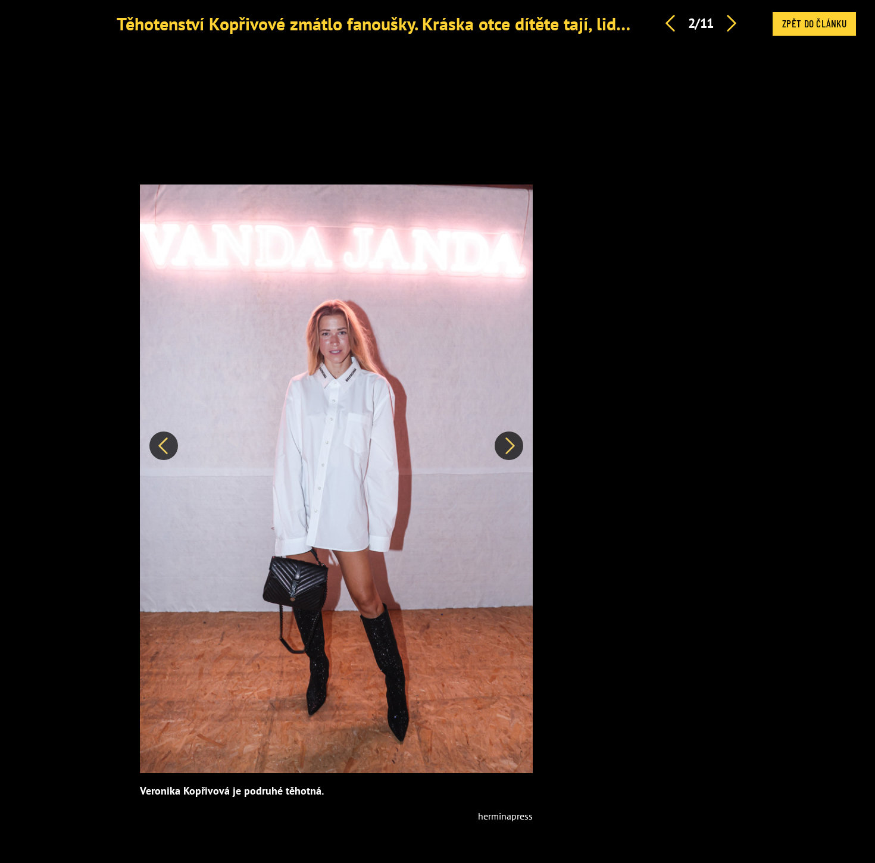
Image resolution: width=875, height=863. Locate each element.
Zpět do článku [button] (814, 23)
